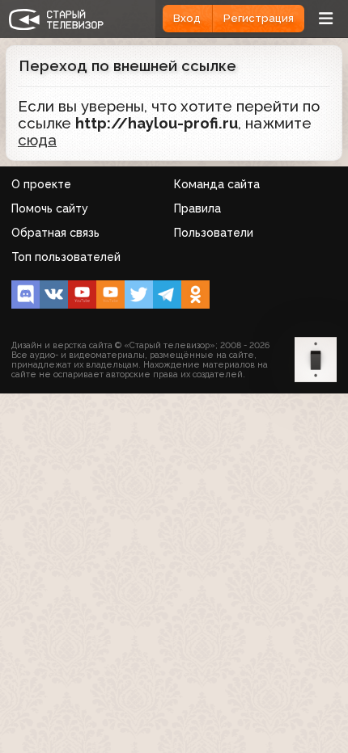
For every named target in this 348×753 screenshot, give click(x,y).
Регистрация (258, 18)
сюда (37, 140)
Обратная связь (55, 232)
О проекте (41, 184)
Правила (197, 208)
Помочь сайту (49, 208)
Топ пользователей (66, 256)
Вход (187, 18)
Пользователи (213, 232)
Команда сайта (217, 184)
